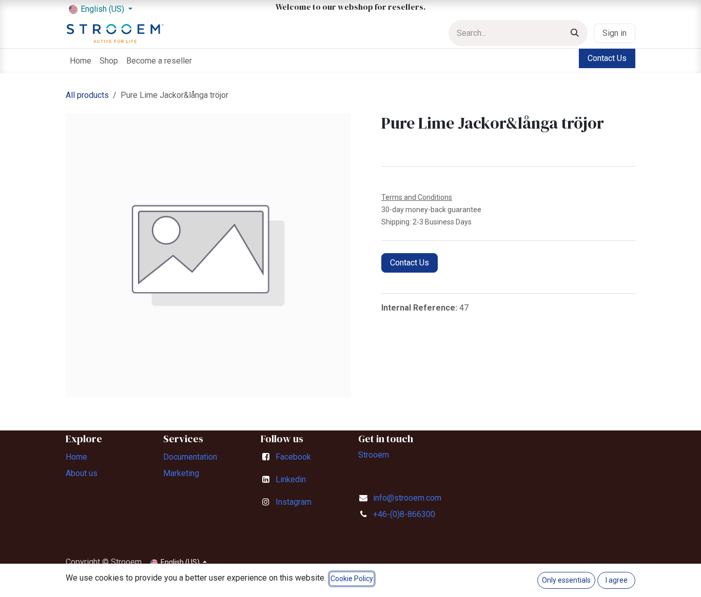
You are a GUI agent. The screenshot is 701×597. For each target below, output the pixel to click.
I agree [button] (617, 580)
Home (76, 457)
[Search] (575, 33)
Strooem (373, 455)
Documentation (190, 457)
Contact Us (607, 58)
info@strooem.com (407, 498)
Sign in (614, 33)
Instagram (293, 502)
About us (82, 473)
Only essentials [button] (566, 580)
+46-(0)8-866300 (404, 514)
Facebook (293, 457)
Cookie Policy (351, 578)
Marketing (181, 473)
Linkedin (291, 479)
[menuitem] (80, 61)
